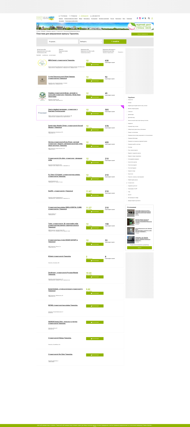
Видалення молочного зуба (44, 51)
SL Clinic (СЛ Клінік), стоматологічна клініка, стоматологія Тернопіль (64, 175)
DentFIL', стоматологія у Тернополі (60, 191)
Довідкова (129, 18)
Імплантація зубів (41, 49)
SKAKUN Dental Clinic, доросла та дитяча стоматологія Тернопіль (62, 322)
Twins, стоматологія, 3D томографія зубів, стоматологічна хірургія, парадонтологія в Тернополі (63, 225)
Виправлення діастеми (108, 51)
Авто (124, 18)
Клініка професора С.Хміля (70, 18)
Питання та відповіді (104, 18)
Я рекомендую (95, 64)
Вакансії (61, 18)
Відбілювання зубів (42, 52)
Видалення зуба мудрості (109, 49)
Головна (64, 16)
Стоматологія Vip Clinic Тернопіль (60, 354)
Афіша (80, 18)
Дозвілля (96, 16)
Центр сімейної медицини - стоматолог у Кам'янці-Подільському (63, 110)
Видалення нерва (63, 51)
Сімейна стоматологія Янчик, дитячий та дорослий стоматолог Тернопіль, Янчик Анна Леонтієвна (64, 94)
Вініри (60, 52)
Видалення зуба (85, 49)
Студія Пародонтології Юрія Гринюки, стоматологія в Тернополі (61, 77)
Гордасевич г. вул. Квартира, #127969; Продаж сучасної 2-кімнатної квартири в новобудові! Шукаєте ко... (142, 239)
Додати (139, 247)
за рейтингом (45, 55)
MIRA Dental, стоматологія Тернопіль (61, 60)
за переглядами (52, 55)
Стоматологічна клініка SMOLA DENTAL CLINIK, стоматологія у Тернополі (65, 208)
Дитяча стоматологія (108, 52)
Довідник (84, 16)
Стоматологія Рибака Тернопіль (59, 338)
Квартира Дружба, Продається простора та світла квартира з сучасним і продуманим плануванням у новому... (143, 221)
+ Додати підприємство (142, 34)
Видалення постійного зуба (87, 51)
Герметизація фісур (85, 52)
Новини (74, 16)
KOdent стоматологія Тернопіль (59, 256)
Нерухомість (87, 18)
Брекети (61, 49)
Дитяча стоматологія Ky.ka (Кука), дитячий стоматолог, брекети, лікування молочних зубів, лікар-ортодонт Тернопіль (65, 143)
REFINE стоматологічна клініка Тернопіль (63, 305)
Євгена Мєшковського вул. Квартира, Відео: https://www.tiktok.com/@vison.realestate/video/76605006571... (143, 230)
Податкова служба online (71, 21)
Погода (112, 18)
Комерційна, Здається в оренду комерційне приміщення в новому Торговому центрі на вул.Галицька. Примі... (143, 212)
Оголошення (94, 18)
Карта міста (118, 18)
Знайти (116, 41)
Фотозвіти (61, 21)
